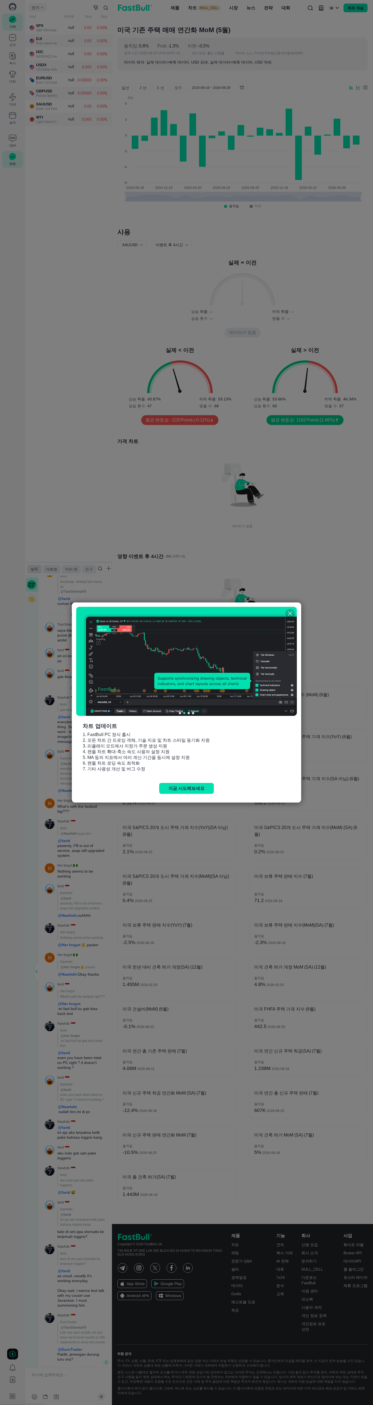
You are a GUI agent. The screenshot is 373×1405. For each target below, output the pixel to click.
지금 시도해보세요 (186, 788)
